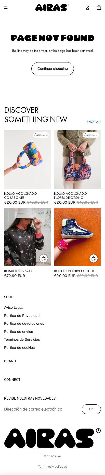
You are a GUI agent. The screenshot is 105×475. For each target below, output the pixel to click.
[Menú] (6, 7)
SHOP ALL (94, 121)
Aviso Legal (13, 307)
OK (91, 409)
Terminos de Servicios (22, 339)
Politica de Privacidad (22, 315)
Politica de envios (18, 331)
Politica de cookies (19, 347)
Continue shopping (52, 68)
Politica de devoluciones (24, 323)
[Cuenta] (87, 7)
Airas (58, 456)
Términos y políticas (52, 467)
